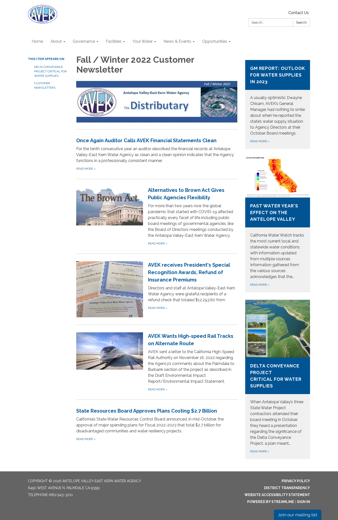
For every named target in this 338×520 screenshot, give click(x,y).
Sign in (303, 502)
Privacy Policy (296, 481)
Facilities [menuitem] (113, 41)
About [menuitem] (56, 41)
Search (301, 22)
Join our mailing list (297, 514)
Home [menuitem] (37, 41)
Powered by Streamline (270, 502)
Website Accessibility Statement (277, 495)
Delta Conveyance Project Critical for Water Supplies (50, 71)
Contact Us (298, 12)
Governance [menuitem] (84, 41)
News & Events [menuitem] (177, 41)
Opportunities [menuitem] (214, 41)
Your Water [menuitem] (142, 41)
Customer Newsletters (44, 85)
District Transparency (287, 488)
